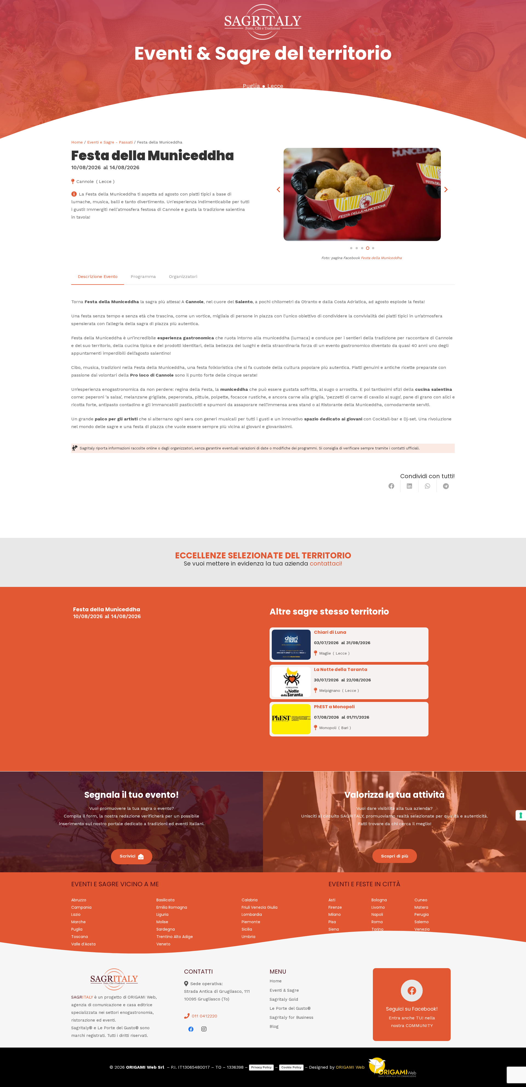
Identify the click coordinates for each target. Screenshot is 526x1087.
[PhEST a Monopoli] (291, 719)
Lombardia (252, 914)
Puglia (251, 86)
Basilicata (165, 900)
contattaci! (326, 563)
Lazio (76, 914)
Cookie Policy (291, 1067)
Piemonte (251, 922)
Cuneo (420, 900)
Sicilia (247, 929)
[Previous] (278, 189)
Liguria (162, 914)
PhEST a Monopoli (334, 707)
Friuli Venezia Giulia (260, 907)
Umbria (248, 936)
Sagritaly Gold (284, 999)
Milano (334, 914)
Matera (421, 907)
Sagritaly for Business (291, 1017)
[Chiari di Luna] (291, 645)
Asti (331, 900)
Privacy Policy (261, 1067)
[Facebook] (190, 1029)
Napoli (377, 914)
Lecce (275, 86)
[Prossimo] (446, 189)
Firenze (335, 907)
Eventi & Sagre (284, 990)
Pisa (332, 922)
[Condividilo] (391, 486)
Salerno (421, 922)
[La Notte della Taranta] (291, 682)
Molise (162, 922)
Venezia (422, 929)
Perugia (421, 914)
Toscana (79, 936)
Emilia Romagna (171, 907)
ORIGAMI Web (350, 1067)
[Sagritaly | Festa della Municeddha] (362, 194)
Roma (377, 922)
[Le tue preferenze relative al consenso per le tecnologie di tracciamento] (521, 815)
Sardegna (165, 929)
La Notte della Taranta (340, 669)
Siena (333, 929)
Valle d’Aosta (83, 944)
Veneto (163, 944)
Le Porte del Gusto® (290, 1008)
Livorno (378, 907)
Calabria (250, 900)
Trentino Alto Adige (174, 936)
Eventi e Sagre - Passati (110, 142)
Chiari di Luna (330, 632)
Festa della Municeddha (381, 258)
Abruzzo (78, 900)
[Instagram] (203, 1029)
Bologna (379, 900)
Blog (274, 1026)
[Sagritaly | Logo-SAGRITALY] (263, 22)
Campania (81, 907)
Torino (377, 929)
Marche (78, 922)
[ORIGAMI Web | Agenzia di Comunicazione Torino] (392, 1067)
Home (77, 142)
